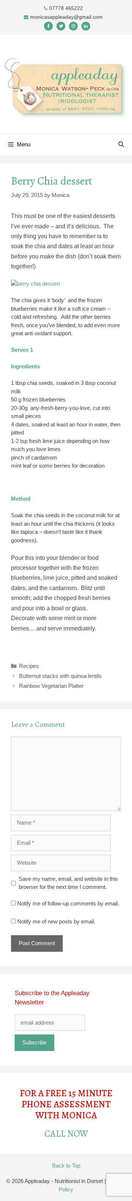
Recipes (29, 666)
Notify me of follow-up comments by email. (68, 903)
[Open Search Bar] (121, 144)
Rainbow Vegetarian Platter (51, 686)
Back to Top (66, 1165)
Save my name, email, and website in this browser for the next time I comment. (68, 883)
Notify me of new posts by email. (56, 921)
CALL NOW (66, 1133)
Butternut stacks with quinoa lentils (60, 676)
